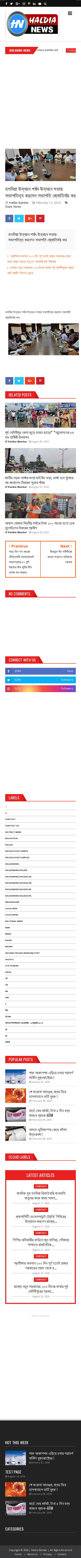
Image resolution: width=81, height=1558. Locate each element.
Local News (11, 914)
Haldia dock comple (16, 851)
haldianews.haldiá (16, 870)
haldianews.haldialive (18, 876)
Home (18, 1554)
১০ (6, 813)
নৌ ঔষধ (8, 1016)
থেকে (7, 997)
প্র (6, 1029)
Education (11, 838)
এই (6, 978)
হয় (6, 1035)
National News (14, 921)
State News (13, 207)
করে (6, 991)
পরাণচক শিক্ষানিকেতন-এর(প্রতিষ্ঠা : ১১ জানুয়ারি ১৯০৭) (24, 1023)
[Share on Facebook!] (9, 218)
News (8, 933)
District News (13, 832)
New (7, 927)
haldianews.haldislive (18, 889)
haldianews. (12, 864)
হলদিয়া (7, 1042)
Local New (11, 908)
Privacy (47, 1554)
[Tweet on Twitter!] (19, 218)
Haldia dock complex (17, 857)
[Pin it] (40, 218)
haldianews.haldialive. (18, 882)
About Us (32, 1554)
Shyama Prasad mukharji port (22, 953)
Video (8, 972)
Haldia (9, 844)
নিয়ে (6, 1010)
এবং (6, 984)
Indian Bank (12, 902)
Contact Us (12, 825)
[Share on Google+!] (30, 218)
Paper (8, 940)
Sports (9, 959)
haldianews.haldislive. (18, 895)
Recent (9, 946)
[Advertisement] (40, 99)
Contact (58, 50)
